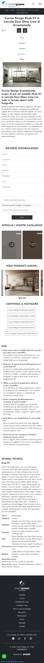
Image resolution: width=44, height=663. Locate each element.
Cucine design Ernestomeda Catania (21, 310)
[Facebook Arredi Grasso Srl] (25, 638)
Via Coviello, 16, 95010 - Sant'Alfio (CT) (22, 635)
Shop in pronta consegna (22, 609)
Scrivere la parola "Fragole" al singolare (16, 205)
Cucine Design (21, 10)
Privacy (3, 662)
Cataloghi (22, 623)
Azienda (22, 595)
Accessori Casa (22, 605)
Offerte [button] (22, 59)
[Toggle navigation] (40, 4)
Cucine (12, 10)
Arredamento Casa (22, 602)
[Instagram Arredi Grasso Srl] (30, 638)
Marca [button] (22, 38)
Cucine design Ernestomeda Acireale (21, 316)
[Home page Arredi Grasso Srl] (13, 4)
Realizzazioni (22, 616)
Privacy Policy (21, 200)
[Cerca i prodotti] (33, 4)
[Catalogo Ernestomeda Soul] (32, 244)
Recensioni (22, 612)
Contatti (22, 626)
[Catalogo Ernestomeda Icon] (11, 244)
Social (22, 619)
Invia (22, 217)
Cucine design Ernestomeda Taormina (21, 327)
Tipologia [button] (22, 48)
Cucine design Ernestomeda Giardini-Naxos (21, 333)
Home (7, 10)
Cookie (8, 662)
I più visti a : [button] (22, 54)
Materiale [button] (22, 43)
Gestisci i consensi (18, 662)
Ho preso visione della (14, 200)
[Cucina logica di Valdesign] (4, 30)
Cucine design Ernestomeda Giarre (21, 322)
